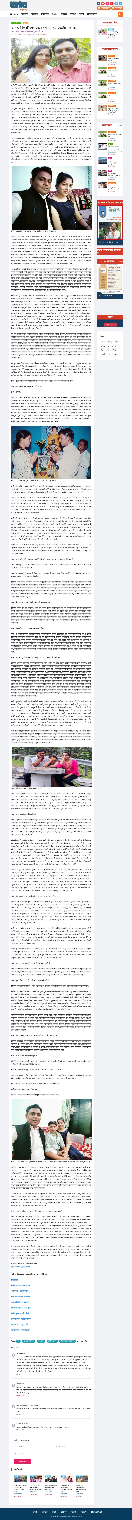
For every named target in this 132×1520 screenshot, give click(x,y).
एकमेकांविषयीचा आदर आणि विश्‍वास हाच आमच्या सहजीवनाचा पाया (81, 1488)
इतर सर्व (120, 125)
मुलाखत (25, 23)
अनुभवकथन (112, 68)
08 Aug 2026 (112, 101)
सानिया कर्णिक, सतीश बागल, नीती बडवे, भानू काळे (115, 152)
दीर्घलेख (110, 342)
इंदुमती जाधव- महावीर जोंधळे (21, 1319)
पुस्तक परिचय (112, 106)
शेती (108, 346)
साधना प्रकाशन (117, 8)
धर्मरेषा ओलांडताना (16, 23)
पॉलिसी (83, 1512)
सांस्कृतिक (45, 14)
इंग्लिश (103, 346)
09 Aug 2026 (112, 89)
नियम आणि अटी (96, 1512)
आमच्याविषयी (92, 14)
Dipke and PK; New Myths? (113, 59)
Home (15, 14)
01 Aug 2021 (29, 34)
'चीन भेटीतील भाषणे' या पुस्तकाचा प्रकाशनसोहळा (114, 148)
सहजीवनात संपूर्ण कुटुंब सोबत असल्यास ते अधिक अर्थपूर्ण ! (35, 1487)
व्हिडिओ (73, 14)
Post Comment (22, 1461)
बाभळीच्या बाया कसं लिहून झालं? (114, 135)
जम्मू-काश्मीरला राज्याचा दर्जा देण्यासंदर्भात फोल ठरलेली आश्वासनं (114, 163)
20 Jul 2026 (112, 192)
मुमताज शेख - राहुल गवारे (19, 1324)
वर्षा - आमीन (17, 34)
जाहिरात (44, 1512)
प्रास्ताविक (15, 1280)
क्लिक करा (110, 325)
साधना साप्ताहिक (104, 8)
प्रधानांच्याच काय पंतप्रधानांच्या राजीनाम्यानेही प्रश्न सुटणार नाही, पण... (114, 175)
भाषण (110, 144)
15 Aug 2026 (112, 77)
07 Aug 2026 (112, 114)
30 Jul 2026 (112, 154)
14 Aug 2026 (112, 64)
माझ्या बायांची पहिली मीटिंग (114, 83)
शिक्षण (102, 350)
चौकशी (73, 1512)
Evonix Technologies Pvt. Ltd (62, 1516)
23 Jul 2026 (112, 179)
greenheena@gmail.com (20, 1266)
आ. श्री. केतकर (112, 112)
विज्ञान (109, 354)
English (55, 14)
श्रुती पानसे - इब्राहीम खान (19, 1291)
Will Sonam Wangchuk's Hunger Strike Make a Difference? (114, 189)
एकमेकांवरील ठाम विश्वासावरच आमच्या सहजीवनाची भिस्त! (66, 1488)
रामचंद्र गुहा (111, 165)
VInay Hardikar (113, 63)
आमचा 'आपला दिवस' (113, 71)
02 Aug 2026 (112, 140)
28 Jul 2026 (112, 167)
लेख (110, 158)
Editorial (112, 183)
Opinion (111, 56)
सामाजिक (34, 14)
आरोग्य (114, 346)
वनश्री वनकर (112, 75)
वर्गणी (35, 1512)
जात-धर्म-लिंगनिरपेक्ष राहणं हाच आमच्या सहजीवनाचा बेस (113, 34)
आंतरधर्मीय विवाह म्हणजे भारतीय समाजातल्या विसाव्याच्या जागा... (51, 1488)
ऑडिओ (64, 14)
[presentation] (119, 49)
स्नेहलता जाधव (112, 177)
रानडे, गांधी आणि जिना (104, 296)
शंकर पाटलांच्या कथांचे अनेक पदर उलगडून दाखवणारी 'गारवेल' (113, 110)
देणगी (54, 1512)
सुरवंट (109, 96)
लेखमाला (116, 354)
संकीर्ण (81, 14)
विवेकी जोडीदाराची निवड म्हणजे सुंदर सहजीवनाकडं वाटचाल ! (20, 1487)
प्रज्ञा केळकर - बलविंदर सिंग (20, 1296)
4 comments (42, 34)
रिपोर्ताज (117, 342)
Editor (111, 190)
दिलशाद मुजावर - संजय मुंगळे (21, 1307)
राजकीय (24, 14)
